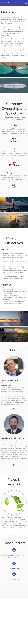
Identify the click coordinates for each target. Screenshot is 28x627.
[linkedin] (13, 409)
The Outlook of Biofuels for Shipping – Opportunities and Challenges (13, 516)
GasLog (21, 27)
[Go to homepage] (5, 3)
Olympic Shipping (12, 29)
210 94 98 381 (14, 569)
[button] (26, 3)
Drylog (3, 29)
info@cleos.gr (14, 579)
